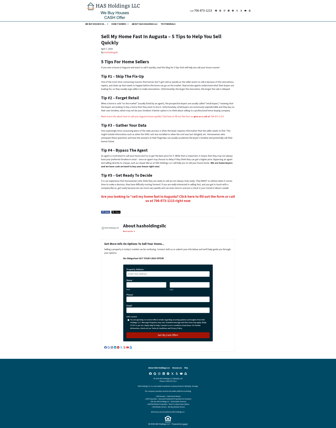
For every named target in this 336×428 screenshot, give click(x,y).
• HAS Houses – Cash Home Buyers (168, 396)
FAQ (186, 367)
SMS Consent (131, 316)
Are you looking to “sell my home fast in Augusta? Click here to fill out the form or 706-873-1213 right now (168, 198)
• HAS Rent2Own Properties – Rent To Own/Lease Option (168, 404)
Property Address (135, 269)
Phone (130, 294)
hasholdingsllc (111, 52)
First (128, 289)
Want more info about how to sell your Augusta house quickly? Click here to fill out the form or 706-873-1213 (162, 116)
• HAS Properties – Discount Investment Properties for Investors (168, 399)
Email (129, 305)
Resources (177, 367)
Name (129, 280)
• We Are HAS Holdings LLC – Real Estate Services (168, 401)
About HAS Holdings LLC (159, 367)
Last (171, 289)
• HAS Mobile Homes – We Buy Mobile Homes (168, 407)
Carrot (185, 424)
